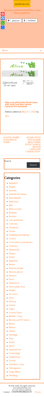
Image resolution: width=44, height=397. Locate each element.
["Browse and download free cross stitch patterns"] (22, 3)
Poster (12, 342)
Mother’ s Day (15, 316)
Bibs (11, 205)
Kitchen (12, 301)
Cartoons (13, 224)
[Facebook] (2, 18)
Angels (12, 187)
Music (12, 324)
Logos (11, 309)
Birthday (13, 213)
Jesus (11, 298)
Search (7, 161)
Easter (12, 257)
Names (12, 327)
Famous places (16, 272)
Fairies (12, 264)
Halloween (14, 283)
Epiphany (13, 261)
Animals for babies (18, 194)
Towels (12, 361)
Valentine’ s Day (16, 364)
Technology (14, 353)
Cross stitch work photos (20, 242)
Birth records (15, 209)
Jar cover (13, 294)
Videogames (15, 368)
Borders (12, 216)
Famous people (16, 268)
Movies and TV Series (19, 320)
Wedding (13, 375)
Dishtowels (14, 250)
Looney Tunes (15, 312)
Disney (12, 253)
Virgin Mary (14, 372)
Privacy (38, 392)
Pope (11, 338)
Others (12, 331)
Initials (12, 290)
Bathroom (13, 201)
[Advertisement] (22, 35)
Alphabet (13, 183)
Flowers (12, 275)
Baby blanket (15, 198)
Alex (7, 116)
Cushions (13, 246)
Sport (11, 346)
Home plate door (17, 287)
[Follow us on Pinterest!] (14, 22)
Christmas (13, 227)
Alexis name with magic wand (11, 139)
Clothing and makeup (19, 235)
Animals (13, 190)
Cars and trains (16, 220)
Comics (12, 238)
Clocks (12, 231)
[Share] (2, 27)
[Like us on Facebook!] (29, 22)
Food (11, 279)
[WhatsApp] (2, 23)
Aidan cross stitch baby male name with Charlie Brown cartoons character (33, 144)
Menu (5, 50)
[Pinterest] (2, 14)
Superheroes (15, 349)
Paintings (13, 335)
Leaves (12, 305)
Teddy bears (14, 357)
